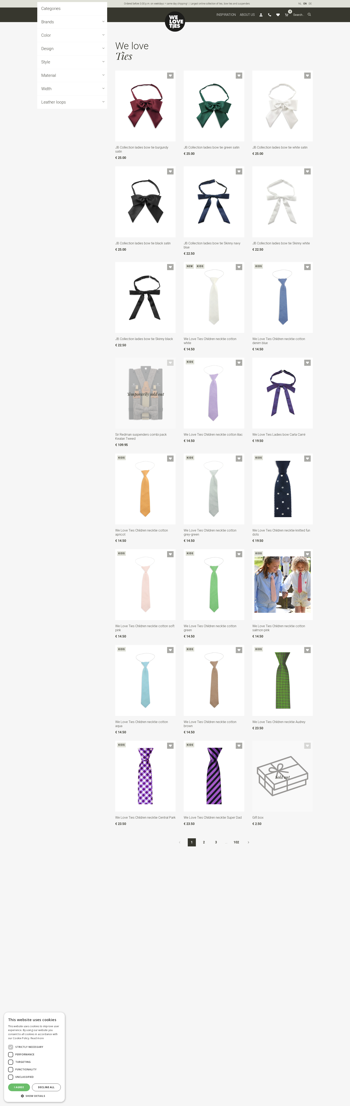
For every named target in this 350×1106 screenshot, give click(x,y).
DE (310, 3)
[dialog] (34, 1057)
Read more (37, 1038)
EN (305, 3)
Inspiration (226, 15)
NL (299, 3)
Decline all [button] (46, 1087)
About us (247, 15)
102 (236, 842)
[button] (309, 15)
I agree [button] (19, 1087)
